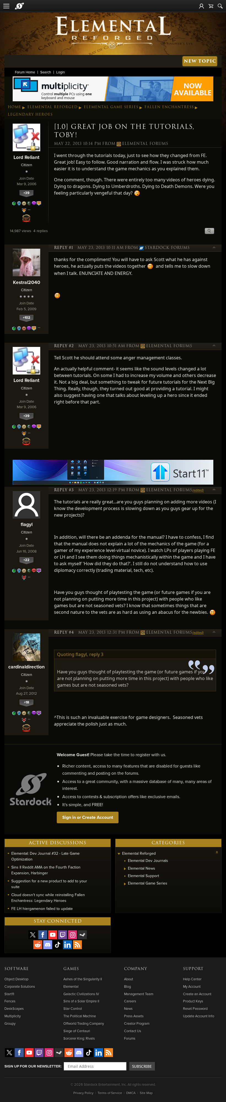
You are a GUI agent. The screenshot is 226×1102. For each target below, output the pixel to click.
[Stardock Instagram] (72, 935)
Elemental (71, 986)
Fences (9, 1001)
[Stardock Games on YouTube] (53, 935)
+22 (26, 559)
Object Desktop (16, 978)
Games (71, 969)
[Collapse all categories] (217, 852)
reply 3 (96, 654)
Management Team (138, 993)
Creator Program (136, 1023)
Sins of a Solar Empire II (81, 1001)
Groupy (9, 1023)
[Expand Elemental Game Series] (125, 884)
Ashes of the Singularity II (82, 978)
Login (60, 72)
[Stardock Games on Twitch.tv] (63, 935)
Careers (130, 1001)
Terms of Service (110, 1092)
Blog (127, 986)
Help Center (192, 978)
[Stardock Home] (19, 6)
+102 (26, 317)
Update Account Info (198, 1015)
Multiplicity (12, 1015)
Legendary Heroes (30, 114)
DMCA (131, 1092)
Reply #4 (64, 632)
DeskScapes (14, 1008)
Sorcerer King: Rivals (79, 1038)
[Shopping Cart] (211, 6)
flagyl (27, 524)
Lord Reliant (26, 157)
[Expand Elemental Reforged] (118, 854)
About (128, 978)
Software (16, 969)
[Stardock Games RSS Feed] (77, 945)
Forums (129, 1038)
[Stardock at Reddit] (38, 945)
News (128, 1008)
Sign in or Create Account (87, 817)
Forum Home (25, 72)
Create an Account (197, 993)
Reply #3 (64, 490)
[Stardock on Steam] (82, 935)
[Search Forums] (220, 6)
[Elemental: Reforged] (113, 32)
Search (45, 72)
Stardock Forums (167, 248)
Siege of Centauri (76, 1030)
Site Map (146, 1092)
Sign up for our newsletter (32, 1066)
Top (214, 248)
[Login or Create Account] (201, 6)
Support (193, 969)
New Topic (200, 61)
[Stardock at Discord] (48, 945)
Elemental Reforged (52, 107)
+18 (26, 702)
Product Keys (193, 1001)
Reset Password (195, 1008)
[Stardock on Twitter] (33, 935)
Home (14, 107)
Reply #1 (63, 248)
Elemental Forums (145, 144)
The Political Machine (79, 1015)
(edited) (198, 490)
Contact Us (132, 1030)
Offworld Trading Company (83, 1023)
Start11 (9, 993)
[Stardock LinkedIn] (67, 945)
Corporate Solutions (19, 986)
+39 (26, 192)
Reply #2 (64, 346)
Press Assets (134, 1015)
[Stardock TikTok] (58, 945)
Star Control (72, 1008)
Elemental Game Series (111, 107)
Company (135, 969)
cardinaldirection (26, 666)
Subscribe (142, 1066)
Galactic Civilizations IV (81, 993)
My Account (192, 986)
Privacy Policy (83, 1092)
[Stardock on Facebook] (43, 935)
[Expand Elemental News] (125, 868)
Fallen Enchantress (169, 107)
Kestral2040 (26, 282)
